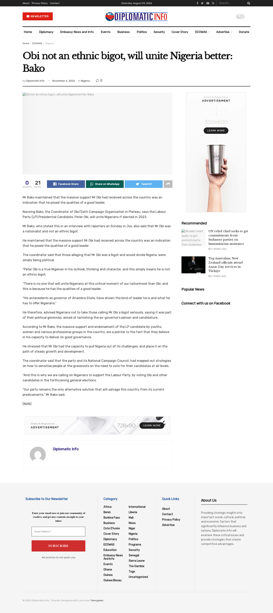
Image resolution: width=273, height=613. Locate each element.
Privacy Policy (40, 3)
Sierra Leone (137, 560)
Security (159, 32)
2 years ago (218, 276)
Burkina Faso (112, 517)
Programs (135, 544)
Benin (107, 512)
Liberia (133, 512)
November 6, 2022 (63, 80)
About (26, 3)
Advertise (222, 32)
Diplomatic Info (35, 80)
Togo (132, 571)
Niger (132, 528)
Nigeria (49, 43)
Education (110, 550)
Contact (54, 3)
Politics (142, 32)
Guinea (108, 575)
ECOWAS (201, 32)
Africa (108, 507)
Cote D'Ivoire (112, 528)
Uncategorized (138, 577)
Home (28, 32)
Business (123, 32)
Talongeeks (97, 600)
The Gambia (136, 566)
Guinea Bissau (113, 580)
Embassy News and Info (77, 32)
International (137, 507)
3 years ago (218, 249)
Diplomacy (46, 32)
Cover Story (180, 32)
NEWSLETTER (39, 16)
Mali (131, 517)
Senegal (134, 555)
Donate (244, 32)
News (132, 523)
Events (106, 32)
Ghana (108, 569)
